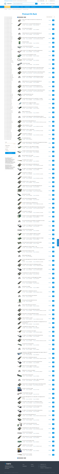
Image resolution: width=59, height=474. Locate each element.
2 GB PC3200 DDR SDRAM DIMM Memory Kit (29, 339)
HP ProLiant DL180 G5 (8, 46)
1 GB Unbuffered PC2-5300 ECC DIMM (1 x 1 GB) (29, 246)
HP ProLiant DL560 (8, 109)
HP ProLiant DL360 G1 (8, 64)
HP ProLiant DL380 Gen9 (8, 96)
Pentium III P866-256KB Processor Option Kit (29, 304)
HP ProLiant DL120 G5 (8, 19)
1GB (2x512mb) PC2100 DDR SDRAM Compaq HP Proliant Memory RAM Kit (33, 37)
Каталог (32, 464)
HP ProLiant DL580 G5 (8, 118)
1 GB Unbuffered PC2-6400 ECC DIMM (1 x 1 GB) (29, 326)
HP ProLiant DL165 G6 (8, 42)
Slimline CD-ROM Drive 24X (26, 111)
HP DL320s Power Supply (26, 63)
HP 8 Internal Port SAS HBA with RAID (28, 343)
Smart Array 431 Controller (26, 286)
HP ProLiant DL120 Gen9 (8, 23)
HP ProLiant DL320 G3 (8, 54)
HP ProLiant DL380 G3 (8, 87)
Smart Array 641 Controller (26, 194)
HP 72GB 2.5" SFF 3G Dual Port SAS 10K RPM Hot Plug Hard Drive (32, 361)
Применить (10, 152)
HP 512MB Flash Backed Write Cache (27, 94)
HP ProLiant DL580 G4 (8, 117)
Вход (48, 3)
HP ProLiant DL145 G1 (8, 28)
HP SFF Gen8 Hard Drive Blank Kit (27, 28)
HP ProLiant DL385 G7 (8, 105)
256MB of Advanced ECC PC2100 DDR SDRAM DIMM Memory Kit (32, 81)
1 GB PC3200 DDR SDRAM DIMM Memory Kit (29, 414)
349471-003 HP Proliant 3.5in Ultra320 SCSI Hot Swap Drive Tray (32, 19)
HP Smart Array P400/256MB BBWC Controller (29, 54)
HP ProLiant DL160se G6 (8, 36)
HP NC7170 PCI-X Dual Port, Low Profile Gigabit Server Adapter (31, 277)
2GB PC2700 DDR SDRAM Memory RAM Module (29, 281)
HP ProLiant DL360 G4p (8, 69)
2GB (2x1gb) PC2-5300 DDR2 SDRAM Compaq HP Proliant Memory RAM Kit (33, 71)
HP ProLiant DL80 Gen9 (8, 18)
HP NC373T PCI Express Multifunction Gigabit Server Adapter (31, 233)
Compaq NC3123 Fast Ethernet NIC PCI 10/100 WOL (30, 107)
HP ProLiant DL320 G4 (8, 55)
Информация (27, 6)
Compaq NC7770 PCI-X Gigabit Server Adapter (29, 102)
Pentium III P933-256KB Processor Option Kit (29, 348)
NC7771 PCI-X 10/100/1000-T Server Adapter (29, 330)
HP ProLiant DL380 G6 (8, 91)
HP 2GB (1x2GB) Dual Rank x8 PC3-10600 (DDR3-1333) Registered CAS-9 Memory (34, 142)
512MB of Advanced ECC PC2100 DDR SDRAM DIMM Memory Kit (32, 85)
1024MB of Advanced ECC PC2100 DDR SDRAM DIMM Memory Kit (32, 185)
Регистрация (53, 3)
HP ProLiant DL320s (8, 63)
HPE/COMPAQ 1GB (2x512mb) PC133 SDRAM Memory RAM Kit (31, 264)
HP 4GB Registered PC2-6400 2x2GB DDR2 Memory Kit (30, 272)
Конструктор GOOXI (15, 6)
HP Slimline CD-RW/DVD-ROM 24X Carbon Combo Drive (30, 150)
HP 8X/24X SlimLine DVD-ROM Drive (27, 46)
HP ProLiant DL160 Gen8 (8, 37)
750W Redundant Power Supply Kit (27, 449)
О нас (22, 6)
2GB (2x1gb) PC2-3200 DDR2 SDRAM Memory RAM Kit (30, 313)
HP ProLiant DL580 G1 (8, 113)
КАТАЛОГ (8, 6)
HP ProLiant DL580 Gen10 (9, 122)
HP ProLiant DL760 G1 (8, 132)
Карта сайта (53, 472)
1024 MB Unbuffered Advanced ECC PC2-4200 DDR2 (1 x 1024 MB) (32, 98)
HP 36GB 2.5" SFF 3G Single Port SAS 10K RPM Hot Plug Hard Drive (32, 50)
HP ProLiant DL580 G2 (8, 114)
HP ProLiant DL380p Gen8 (9, 95)
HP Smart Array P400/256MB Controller (28, 440)
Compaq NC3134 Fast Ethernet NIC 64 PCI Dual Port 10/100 (31, 189)
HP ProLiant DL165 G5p (8, 41)
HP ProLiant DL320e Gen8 (9, 60)
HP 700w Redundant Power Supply (27, 392)
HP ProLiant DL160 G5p (8, 33)
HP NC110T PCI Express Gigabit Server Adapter (29, 365)
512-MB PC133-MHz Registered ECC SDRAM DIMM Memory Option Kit (33, 116)
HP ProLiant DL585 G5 (8, 126)
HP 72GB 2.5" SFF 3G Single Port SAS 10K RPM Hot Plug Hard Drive (32, 268)
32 (24, 17)
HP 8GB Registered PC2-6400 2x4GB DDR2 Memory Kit (30, 427)
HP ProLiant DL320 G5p (8, 58)
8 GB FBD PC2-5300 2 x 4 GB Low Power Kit (29, 181)
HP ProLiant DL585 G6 (8, 127)
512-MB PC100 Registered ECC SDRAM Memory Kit (30, 202)
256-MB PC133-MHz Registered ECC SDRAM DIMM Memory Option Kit (33, 76)
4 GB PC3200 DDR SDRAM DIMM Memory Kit (29, 120)
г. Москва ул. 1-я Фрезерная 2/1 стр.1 (46, 467)
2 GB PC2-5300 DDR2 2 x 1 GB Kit (27, 125)
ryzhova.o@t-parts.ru (43, 466)
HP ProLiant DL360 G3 (8, 67)
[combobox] (10, 147)
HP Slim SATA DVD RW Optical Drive (27, 432)
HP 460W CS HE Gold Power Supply (27, 388)
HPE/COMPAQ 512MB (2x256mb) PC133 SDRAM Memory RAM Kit (32, 401)
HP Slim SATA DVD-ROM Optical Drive (27, 229)
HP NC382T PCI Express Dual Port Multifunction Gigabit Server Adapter (33, 215)
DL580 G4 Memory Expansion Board (27, 374)
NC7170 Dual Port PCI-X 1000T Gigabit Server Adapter (30, 146)
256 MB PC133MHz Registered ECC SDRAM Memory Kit (30, 164)
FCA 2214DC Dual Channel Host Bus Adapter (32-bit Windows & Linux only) (33, 220)
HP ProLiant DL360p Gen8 (9, 76)
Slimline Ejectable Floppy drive (26, 255)
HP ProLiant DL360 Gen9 (8, 78)
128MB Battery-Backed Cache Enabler (28, 418)
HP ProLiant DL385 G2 (8, 100)
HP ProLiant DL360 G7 (8, 73)
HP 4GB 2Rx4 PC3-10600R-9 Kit (27, 172)
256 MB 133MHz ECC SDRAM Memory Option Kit (29, 290)
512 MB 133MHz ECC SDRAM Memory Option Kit (29, 357)
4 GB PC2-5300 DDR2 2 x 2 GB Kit (27, 317)
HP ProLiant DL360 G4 (8, 68)
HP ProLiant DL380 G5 (8, 90)
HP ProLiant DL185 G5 (8, 50)
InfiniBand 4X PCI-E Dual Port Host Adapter (28, 370)
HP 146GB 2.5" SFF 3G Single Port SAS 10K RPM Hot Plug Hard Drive (32, 335)
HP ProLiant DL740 (8, 131)
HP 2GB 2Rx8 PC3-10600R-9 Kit (27, 133)
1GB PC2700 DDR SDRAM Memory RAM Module (29, 198)
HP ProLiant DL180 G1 (8, 45)
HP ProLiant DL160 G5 (8, 32)
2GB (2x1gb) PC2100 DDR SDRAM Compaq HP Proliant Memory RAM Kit (33, 67)
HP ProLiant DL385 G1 (8, 99)
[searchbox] (10, 150)
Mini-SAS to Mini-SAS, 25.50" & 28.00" (27, 155)
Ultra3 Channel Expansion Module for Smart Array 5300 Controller (32, 242)
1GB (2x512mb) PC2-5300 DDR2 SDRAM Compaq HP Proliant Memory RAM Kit (34, 383)
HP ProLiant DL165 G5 (8, 40)
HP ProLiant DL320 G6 (8, 59)
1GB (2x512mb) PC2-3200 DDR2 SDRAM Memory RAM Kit (31, 309)
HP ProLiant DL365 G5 (8, 82)
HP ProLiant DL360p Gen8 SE (9, 77)
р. (54, 6)
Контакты (33, 6)
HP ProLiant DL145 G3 (8, 31)
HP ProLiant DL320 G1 (8, 51)
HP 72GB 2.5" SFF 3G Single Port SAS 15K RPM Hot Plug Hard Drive (32, 225)
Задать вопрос (57, 242)
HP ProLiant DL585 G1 (8, 123)
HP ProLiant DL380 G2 (8, 86)
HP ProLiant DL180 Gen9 (8, 49)
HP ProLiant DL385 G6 (8, 104)
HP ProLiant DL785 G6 (8, 136)
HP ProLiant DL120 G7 (8, 22)
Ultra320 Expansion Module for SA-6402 (28, 250)
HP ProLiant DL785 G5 (8, 135)
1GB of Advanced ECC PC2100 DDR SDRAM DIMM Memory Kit (31, 23)
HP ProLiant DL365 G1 (8, 81)
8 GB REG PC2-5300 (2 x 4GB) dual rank (28, 129)
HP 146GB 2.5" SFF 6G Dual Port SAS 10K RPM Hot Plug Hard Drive (32, 410)
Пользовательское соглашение (45, 472)
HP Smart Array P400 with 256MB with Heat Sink (29, 300)
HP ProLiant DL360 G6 (8, 72)
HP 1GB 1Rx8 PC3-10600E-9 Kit (27, 211)
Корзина (43, 3)
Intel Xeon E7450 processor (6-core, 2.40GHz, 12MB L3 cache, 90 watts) (33, 379)
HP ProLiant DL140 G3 (8, 27)
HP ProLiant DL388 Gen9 (8, 108)
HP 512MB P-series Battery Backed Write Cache (29, 423)
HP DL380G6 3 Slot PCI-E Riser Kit (27, 159)
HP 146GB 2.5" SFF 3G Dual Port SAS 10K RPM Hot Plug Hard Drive (32, 168)
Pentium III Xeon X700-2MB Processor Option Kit (29, 295)
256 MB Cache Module (25, 41)
